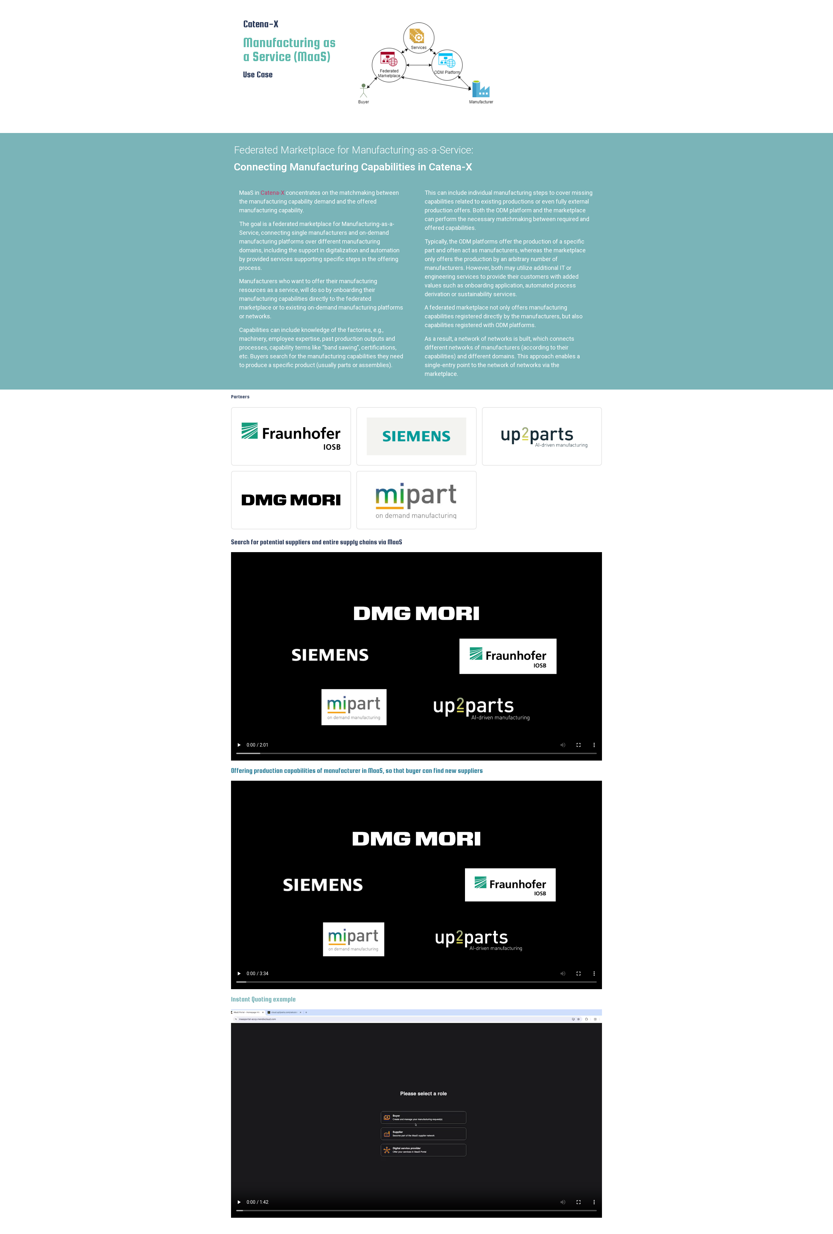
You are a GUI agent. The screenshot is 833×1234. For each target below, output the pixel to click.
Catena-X (272, 192)
